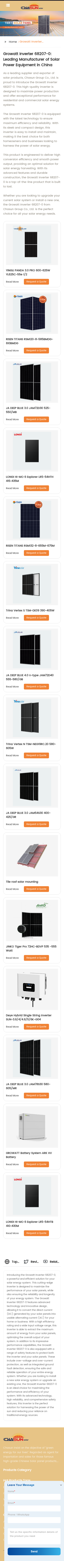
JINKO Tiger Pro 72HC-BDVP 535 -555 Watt (31, 948)
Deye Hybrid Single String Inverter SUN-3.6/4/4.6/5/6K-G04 (29, 1017)
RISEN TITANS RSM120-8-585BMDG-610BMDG (29, 341)
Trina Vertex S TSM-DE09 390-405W (30, 610)
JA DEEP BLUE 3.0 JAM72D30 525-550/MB (28, 410)
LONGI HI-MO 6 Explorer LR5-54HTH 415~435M (29, 479)
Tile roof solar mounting (22, 882)
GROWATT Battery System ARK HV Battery (29, 1155)
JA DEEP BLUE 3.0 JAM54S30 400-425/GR (28, 815)
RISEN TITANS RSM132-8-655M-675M (30, 546)
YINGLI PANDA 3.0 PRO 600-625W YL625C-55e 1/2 (28, 272)
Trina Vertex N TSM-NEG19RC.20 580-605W (31, 746)
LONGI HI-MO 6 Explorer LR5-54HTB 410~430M (29, 1224)
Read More (12, 282)
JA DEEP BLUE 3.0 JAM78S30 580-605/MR (28, 1086)
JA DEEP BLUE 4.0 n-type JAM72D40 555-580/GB (30, 677)
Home (13, 42)
